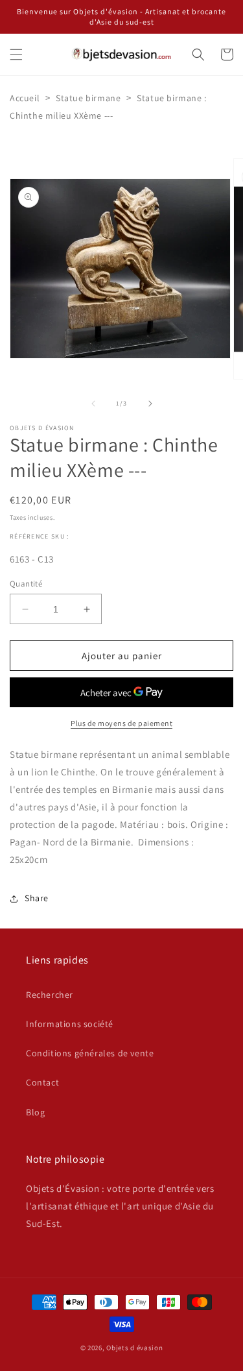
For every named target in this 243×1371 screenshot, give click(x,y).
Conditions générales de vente (90, 1053)
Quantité (26, 583)
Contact (42, 1082)
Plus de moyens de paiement (121, 723)
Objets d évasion (134, 1347)
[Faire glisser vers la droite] (150, 403)
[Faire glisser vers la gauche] (93, 403)
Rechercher (49, 995)
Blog (35, 1112)
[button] (16, 54)
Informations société (69, 1024)
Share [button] (37, 898)
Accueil (25, 98)
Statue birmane (88, 98)
